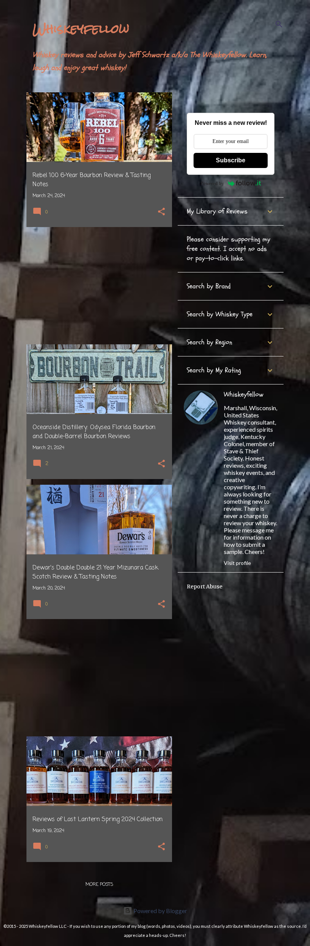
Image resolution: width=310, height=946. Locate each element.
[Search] (279, 24)
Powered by (212, 183)
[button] (161, 212)
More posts (99, 884)
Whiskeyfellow (81, 28)
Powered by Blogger (159, 910)
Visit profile (237, 563)
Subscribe (230, 160)
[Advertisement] (96, 286)
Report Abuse (204, 586)
